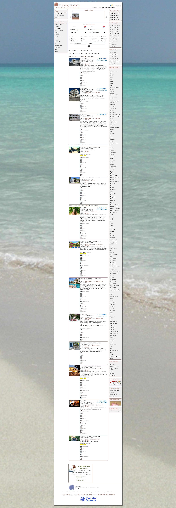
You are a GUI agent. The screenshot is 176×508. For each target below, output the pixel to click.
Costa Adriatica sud (114, 58)
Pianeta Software (74, 494)
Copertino (112, 126)
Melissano (112, 195)
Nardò (111, 214)
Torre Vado (112, 339)
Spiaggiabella (113, 302)
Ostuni (111, 225)
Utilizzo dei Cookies (110, 492)
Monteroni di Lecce (114, 206)
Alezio (111, 76)
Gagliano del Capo (114, 143)
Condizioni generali (90, 492)
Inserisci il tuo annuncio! (109, 7)
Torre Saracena (113, 333)
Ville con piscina (113, 44)
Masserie (57, 40)
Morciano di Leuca (114, 210)
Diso (111, 135)
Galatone (112, 147)
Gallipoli (111, 149)
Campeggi (57, 34)
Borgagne (112, 89)
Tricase (111, 343)
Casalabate (112, 106)
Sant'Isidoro (113, 281)
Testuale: (89, 43)
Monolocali (57, 44)
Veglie (111, 352)
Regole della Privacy (100, 492)
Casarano (112, 110)
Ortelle (111, 223)
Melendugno (113, 193)
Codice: (71, 43)
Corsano (112, 129)
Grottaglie (112, 154)
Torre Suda (112, 337)
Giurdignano (113, 152)
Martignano (112, 189)
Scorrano (112, 293)
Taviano (112, 318)
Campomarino (113, 97)
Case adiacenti (113, 39)
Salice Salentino (113, 254)
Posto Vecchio (113, 243)
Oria (111, 222)
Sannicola (112, 277)
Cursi (111, 131)
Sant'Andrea (113, 279)
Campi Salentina (113, 95)
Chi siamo (94, 7)
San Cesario (113, 262)
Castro (111, 118)
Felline (111, 137)
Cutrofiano (112, 133)
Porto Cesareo (113, 239)
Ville (56, 49)
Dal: (73, 26)
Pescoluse (112, 235)
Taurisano (112, 316)
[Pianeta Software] (88, 501)
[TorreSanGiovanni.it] (67, 6)
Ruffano (112, 252)
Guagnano (112, 156)
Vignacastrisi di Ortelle (115, 356)
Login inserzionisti (117, 6)
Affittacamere (58, 24)
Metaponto (112, 200)
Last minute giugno (114, 15)
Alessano (112, 74)
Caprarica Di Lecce (114, 101)
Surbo (111, 314)
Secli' (111, 295)
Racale (111, 247)
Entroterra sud (113, 56)
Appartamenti (58, 28)
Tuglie (111, 346)
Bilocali (56, 32)
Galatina (112, 145)
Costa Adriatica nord (115, 60)
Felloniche (112, 139)
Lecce (111, 158)
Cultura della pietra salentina (114, 391)
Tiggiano (112, 320)
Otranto (112, 227)
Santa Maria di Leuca (115, 291)
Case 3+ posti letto (114, 27)
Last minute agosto (114, 19)
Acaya (111, 70)
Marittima (112, 185)
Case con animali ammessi (114, 41)
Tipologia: (71, 29)
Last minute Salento (114, 13)
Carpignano (112, 104)
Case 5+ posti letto (114, 31)
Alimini (111, 77)
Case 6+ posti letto (114, 33)
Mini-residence (58, 42)
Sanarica (112, 275)
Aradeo (111, 83)
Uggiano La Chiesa (114, 350)
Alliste (111, 79)
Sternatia (112, 308)
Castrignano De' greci (115, 114)
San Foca (112, 268)
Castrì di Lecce (113, 112)
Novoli (111, 220)
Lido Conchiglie (113, 166)
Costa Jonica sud (114, 64)
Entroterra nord (113, 54)
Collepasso (112, 124)
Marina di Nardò (114, 179)
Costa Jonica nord (114, 62)
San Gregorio (113, 270)
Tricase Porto (113, 344)
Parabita (112, 231)
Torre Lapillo (113, 325)
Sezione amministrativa (115, 411)
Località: (89, 32)
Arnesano (112, 85)
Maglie (111, 172)
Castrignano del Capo (115, 116)
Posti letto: (89, 29)
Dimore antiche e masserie (114, 368)
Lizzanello (112, 170)
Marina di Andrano (114, 177)
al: (91, 26)
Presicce (112, 245)
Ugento (111, 348)
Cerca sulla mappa (59, 15)
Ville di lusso (113, 375)
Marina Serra (113, 183)
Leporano (112, 160)
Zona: (71, 32)
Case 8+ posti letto (114, 37)
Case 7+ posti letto (114, 35)
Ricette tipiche (113, 396)
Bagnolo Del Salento (115, 87)
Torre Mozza (113, 327)
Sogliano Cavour (114, 296)
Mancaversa (113, 174)
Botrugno (112, 91)
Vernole (111, 354)
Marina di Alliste (113, 175)
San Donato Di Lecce (115, 266)
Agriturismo (57, 26)
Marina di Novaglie (114, 181)
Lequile (111, 162)
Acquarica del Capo (114, 72)
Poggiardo (112, 237)
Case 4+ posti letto (114, 29)
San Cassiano (113, 258)
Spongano (112, 304)
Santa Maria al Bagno (115, 289)
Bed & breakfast (59, 30)
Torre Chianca (113, 321)
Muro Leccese (113, 212)
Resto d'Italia (113, 52)
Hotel (56, 38)
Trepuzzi (112, 341)
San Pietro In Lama (114, 273)
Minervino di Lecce (114, 204)
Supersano (112, 310)
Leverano (112, 164)
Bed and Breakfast (114, 366)
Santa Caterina (113, 283)
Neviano (112, 216)
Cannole (112, 99)
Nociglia (112, 218)
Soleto (111, 298)
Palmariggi (112, 229)
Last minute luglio (114, 17)
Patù (111, 233)
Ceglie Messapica (114, 122)
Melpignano (112, 197)
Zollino (111, 358)
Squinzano (112, 306)
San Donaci (112, 264)
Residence (57, 47)
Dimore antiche (58, 36)
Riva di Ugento (113, 248)
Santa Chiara (113, 287)
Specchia (112, 300)
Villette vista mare (114, 46)
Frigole (111, 141)
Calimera (112, 93)
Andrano (112, 81)
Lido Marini (112, 168)
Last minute (58, 17)
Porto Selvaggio (113, 241)
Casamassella (113, 108)
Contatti (100, 7)
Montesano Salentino (115, 208)
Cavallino (112, 120)
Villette (56, 51)
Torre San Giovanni (114, 331)
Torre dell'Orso (113, 323)
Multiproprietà (58, 45)
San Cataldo (113, 260)
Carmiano (112, 102)
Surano (111, 312)
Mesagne (112, 198)
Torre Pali (112, 329)
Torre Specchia (113, 335)
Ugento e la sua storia (115, 394)
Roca (111, 250)
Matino (111, 191)
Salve (111, 256)
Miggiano (112, 202)
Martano (112, 187)
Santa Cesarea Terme (115, 285)
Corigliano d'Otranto (114, 127)
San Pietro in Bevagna (115, 271)
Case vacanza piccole (115, 25)
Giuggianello (113, 150)
